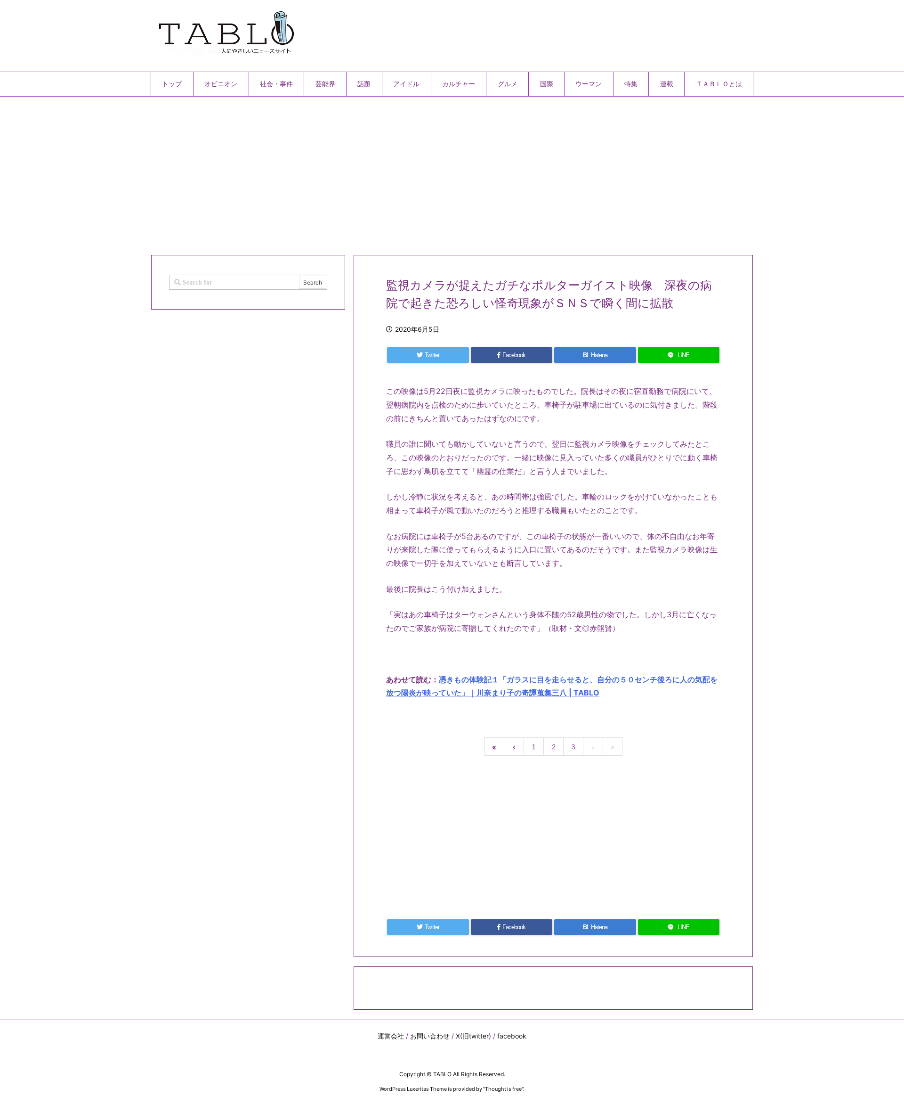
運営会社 (391, 1036)
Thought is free (503, 1089)
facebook (511, 1036)
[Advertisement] (433, 172)
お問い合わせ (430, 1036)
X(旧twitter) (473, 1036)
